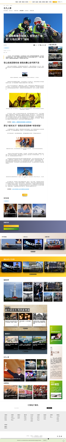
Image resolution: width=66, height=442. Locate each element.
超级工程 (6, 417)
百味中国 (19, 416)
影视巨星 (32, 10)
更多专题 (58, 421)
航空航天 (9, 297)
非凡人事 (7, 5)
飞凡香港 (12, 416)
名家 (23, 213)
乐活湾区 (12, 414)
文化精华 (38, 414)
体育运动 (45, 419)
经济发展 (45, 417)
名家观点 (20, 213)
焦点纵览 (45, 414)
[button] (31, 251)
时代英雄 (6, 10)
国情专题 (58, 414)
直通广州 (12, 419)
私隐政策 (37, 440)
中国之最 (25, 417)
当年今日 (9, 211)
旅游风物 (19, 417)
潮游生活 (19, 414)
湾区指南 (12, 420)
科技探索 (6, 420)
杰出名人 (11, 10)
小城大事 (11, 5)
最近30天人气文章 (9, 259)
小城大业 (58, 417)
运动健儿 (27, 10)
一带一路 (58, 420)
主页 (4, 5)
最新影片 (7, 333)
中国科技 (6, 297)
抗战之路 (58, 418)
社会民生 (45, 418)
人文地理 (25, 419)
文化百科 (38, 418)
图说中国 (38, 417)
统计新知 (29, 286)
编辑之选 (24, 394)
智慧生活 (6, 416)
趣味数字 (53, 382)
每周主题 (7, 307)
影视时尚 (19, 418)
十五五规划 (58, 416)
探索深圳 (12, 417)
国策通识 (58, 419)
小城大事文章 (52, 44)
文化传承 (38, 416)
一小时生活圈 (12, 418)
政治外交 (45, 416)
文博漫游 (38, 420)
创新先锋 (16, 10)
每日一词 (51, 349)
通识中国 (6, 211)
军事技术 (6, 419)
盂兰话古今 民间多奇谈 (17, 310)
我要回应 (24, 194)
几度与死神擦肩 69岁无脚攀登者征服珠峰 (20, 189)
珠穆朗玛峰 (7, 47)
